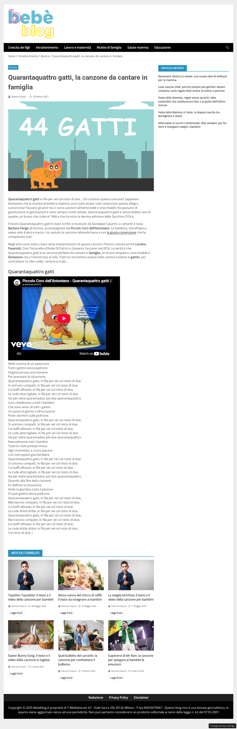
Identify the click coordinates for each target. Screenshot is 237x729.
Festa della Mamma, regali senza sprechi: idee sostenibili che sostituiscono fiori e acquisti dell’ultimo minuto (191, 101)
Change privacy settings (222, 725)
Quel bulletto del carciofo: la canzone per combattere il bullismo (77, 660)
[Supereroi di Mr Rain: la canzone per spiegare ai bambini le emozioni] (131, 635)
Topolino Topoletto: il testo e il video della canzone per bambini (31, 597)
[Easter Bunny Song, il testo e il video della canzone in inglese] (31, 635)
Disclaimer (141, 697)
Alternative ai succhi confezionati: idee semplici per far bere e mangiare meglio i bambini (192, 124)
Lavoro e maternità (77, 47)
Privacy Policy (118, 697)
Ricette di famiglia (109, 47)
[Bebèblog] (31, 23)
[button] (227, 47)
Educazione (162, 47)
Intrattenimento (47, 47)
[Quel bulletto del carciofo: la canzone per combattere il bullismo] (81, 635)
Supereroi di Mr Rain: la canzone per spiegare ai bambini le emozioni (130, 660)
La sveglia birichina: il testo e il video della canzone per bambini (130, 597)
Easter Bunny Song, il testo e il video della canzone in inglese (29, 658)
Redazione (96, 697)
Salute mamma (137, 47)
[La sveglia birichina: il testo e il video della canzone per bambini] (131, 575)
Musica (13, 67)
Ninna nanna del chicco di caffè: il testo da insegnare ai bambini (80, 597)
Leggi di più (16, 612)
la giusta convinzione (121, 232)
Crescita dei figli (19, 47)
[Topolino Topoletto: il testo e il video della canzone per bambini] (31, 575)
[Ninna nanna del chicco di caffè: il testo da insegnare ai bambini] (81, 575)
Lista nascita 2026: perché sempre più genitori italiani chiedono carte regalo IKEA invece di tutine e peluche (191, 88)
